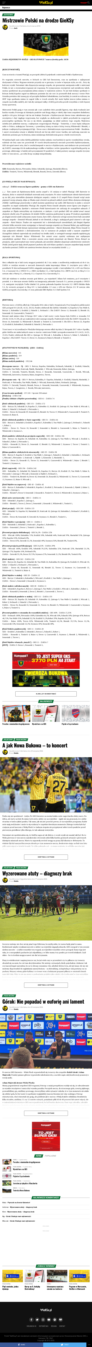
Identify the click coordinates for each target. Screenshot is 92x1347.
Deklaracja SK (31, 1326)
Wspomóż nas (43, 1326)
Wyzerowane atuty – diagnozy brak (23, 1207)
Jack (15, 28)
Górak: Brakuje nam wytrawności (18, 1216)
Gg (3, 1216)
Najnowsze (6, 7)
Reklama (54, 1326)
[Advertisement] (46, 1246)
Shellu (16, 753)
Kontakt (62, 1326)
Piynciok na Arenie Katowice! (19, 1203)
